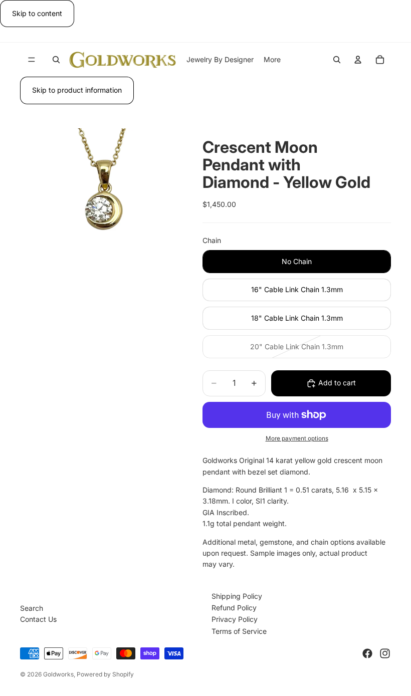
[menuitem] (272, 60)
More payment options (297, 438)
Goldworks (58, 674)
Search (31, 608)
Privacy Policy (235, 619)
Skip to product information (77, 90)
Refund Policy (234, 607)
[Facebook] (367, 653)
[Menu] (31, 60)
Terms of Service (239, 631)
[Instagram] (385, 653)
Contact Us (38, 619)
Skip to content (37, 13)
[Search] (56, 60)
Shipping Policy (237, 596)
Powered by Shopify (105, 674)
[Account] (358, 60)
